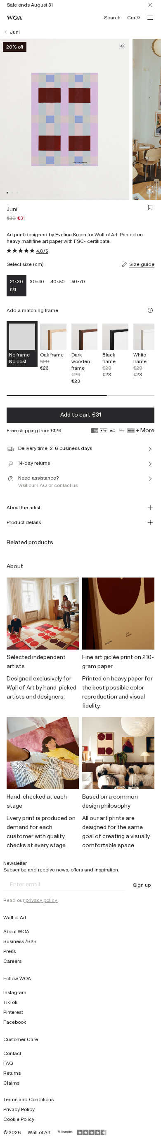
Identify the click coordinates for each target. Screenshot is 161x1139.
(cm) (38, 264)
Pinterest (13, 1012)
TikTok (10, 1002)
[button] (7, 192)
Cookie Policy (18, 1119)
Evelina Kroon (70, 234)
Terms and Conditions (28, 1099)
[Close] (150, 5)
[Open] (150, 18)
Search (112, 17)
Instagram (14, 992)
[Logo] (14, 18)
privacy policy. (41, 900)
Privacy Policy (19, 1109)
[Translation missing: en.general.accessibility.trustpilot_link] (65, 1132)
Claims (11, 1083)
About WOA (16, 931)
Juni (15, 32)
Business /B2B (20, 941)
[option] (53, 347)
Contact (12, 1053)
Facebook (14, 1022)
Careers (12, 961)
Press (9, 951)
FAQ (8, 1063)
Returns (12, 1073)
